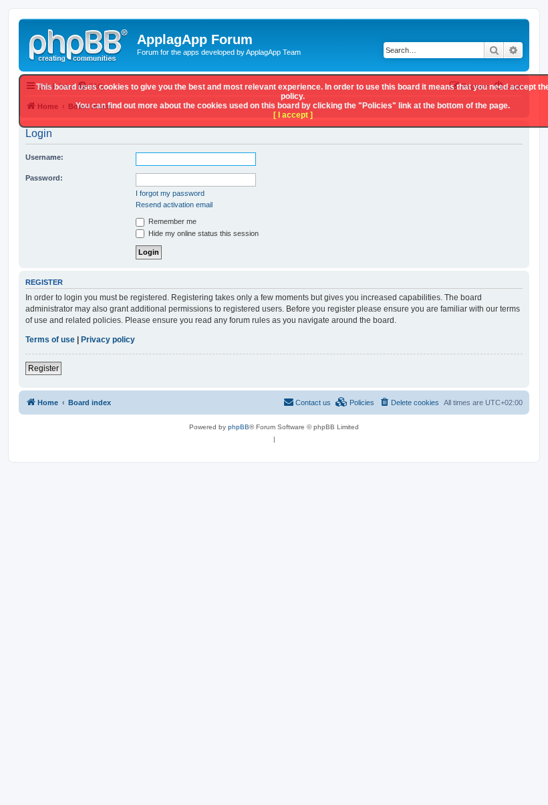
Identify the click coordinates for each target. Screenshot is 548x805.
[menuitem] (409, 402)
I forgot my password (170, 193)
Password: (44, 178)
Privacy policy (108, 339)
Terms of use (50, 339)
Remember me (171, 221)
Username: (44, 157)
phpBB (238, 427)
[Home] (79, 43)
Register (43, 368)
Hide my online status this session (202, 233)
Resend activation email (174, 205)
